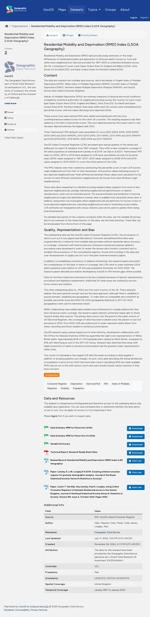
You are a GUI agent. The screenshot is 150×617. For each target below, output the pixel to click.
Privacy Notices (39, 609)
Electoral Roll (93, 383)
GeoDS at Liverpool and (34, 606)
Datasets (76, 9)
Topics (93, 9)
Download (137, 428)
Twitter (10, 118)
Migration (52, 388)
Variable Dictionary (60, 444)
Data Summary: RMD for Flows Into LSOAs (71, 427)
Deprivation (76, 383)
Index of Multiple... (121, 383)
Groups (110, 9)
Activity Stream (89, 35)
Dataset (53, 35)
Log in (134, 17)
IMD (106, 383)
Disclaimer (9, 609)
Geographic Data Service (107, 532)
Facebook (11, 124)
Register (144, 17)
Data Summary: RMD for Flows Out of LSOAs (72, 436)
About (124, 9)
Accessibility (22, 609)
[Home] (6, 26)
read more (10, 103)
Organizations (20, 26)
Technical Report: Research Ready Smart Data (73, 452)
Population (78, 388)
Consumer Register (57, 383)
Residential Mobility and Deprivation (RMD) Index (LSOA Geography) (73, 26)
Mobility (65, 388)
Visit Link (137, 461)
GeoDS (48, 9)
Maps (62, 9)
